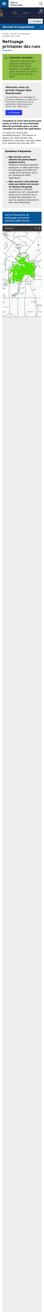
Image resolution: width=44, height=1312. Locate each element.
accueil (5, 34)
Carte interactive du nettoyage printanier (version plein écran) (17, 217)
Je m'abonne (14, 112)
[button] (4, 3)
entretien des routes (11, 36)
